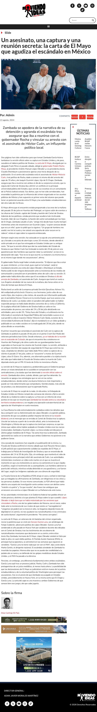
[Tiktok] (82, 10)
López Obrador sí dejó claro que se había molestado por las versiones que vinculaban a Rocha (34, 500)
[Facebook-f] (72, 6)
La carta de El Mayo (43, 163)
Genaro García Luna (39, 522)
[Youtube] (86, 6)
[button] (49, 26)
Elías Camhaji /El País (10, 613)
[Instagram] (92, 6)
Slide (8, 32)
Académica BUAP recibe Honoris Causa (89, 143)
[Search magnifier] (93, 20)
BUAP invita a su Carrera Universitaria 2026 (80, 162)
